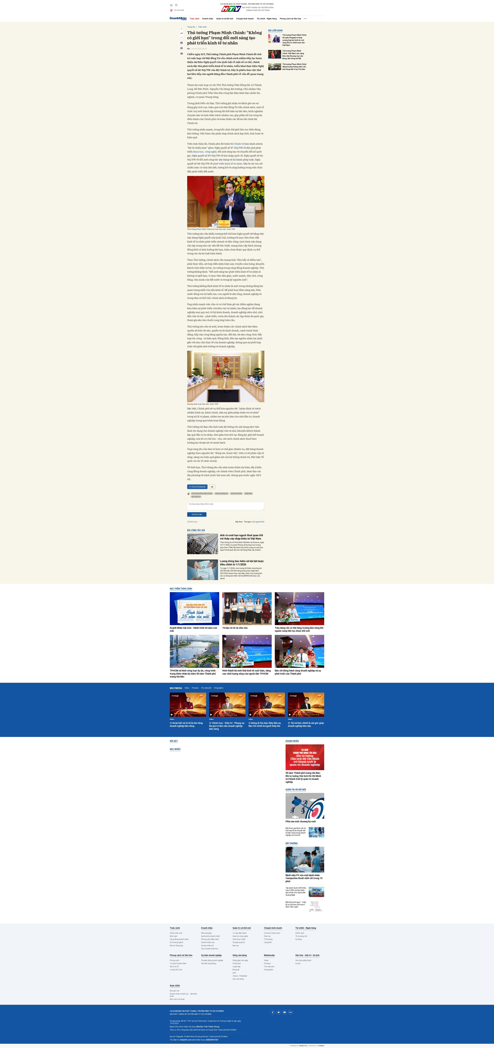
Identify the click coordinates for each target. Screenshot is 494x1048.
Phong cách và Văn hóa (290, 19)
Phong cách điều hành (210, 939)
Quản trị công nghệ (240, 936)
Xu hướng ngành (176, 942)
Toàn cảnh (194, 19)
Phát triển (248, 493)
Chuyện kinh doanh (245, 19)
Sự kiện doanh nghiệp (211, 955)
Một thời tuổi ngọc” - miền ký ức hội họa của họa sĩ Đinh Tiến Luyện (296, 904)
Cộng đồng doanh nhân (179, 939)
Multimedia (176, 688)
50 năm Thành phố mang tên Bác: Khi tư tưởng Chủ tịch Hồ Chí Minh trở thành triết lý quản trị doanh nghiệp (303, 777)
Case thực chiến (239, 939)
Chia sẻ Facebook (198, 487)
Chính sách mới (176, 933)
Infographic (218, 688)
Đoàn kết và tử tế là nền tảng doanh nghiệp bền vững (186, 724)
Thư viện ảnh (206, 688)
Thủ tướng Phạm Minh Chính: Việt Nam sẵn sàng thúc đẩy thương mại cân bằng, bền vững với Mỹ (293, 54)
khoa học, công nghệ (205, 151)
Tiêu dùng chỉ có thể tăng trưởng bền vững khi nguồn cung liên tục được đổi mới (299, 629)
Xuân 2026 (175, 985)
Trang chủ (191, 27)
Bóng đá (236, 970)
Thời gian (247, 522)
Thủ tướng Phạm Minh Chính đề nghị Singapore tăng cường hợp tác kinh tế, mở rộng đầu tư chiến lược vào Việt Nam (294, 40)
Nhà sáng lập (206, 933)
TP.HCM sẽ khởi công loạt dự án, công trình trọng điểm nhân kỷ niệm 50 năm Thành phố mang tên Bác (193, 673)
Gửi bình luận (197, 514)
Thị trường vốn (301, 936)
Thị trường (268, 939)
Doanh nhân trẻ (207, 946)
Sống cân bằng (240, 955)
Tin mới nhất (179, 10)
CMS (303, 1046)
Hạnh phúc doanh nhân (210, 936)
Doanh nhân (207, 19)
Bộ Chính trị (237, 143)
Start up (267, 936)
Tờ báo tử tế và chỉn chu (235, 628)
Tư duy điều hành (239, 933)
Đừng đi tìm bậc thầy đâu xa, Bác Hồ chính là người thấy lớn (265, 724)
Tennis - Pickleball (240, 976)
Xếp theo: (239, 522)
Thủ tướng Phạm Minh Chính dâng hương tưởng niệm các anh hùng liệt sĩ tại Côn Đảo (294, 66)
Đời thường (292, 843)
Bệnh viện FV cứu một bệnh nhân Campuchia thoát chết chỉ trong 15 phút (304, 878)
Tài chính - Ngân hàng (267, 19)
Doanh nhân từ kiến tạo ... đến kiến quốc (183, 995)
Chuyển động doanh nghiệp (212, 960)
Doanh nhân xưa (207, 942)
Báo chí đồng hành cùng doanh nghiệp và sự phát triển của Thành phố (298, 672)
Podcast (195, 688)
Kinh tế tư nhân (236, 493)
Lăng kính (268, 942)
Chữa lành (237, 963)
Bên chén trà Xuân (177, 999)
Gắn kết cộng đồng (208, 963)
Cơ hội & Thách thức (272, 933)
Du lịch (298, 963)
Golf (234, 973)
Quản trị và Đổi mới (224, 19)
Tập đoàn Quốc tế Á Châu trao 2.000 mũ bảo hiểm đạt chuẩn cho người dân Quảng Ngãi (296, 891)
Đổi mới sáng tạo (221, 493)
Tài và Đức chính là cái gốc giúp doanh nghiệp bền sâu (306, 724)
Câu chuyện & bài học (209, 949)
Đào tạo (236, 946)
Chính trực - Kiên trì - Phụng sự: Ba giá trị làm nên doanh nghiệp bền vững (227, 726)
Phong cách (174, 960)
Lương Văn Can (176, 970)
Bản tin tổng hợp (176, 946)
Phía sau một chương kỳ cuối (301, 821)
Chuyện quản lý (239, 942)
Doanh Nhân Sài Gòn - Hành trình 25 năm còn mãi (193, 629)
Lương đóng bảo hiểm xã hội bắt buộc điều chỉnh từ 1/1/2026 (242, 563)
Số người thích (258, 522)
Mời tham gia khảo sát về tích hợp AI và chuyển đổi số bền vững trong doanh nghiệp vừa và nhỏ (296, 831)
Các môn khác (238, 979)
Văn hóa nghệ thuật (303, 960)
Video (187, 688)
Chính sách (299, 933)
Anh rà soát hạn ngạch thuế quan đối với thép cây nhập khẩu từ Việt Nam (241, 537)
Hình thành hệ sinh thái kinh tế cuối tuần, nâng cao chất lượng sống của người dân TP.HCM (246, 672)
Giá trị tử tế (174, 967)
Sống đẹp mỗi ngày (240, 960)
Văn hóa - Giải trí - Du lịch (307, 955)
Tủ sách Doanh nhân (178, 963)
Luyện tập (236, 967)
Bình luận (173, 936)
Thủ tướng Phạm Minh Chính (202, 493)
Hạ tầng (298, 939)
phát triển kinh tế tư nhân (227, 163)
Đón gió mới (174, 991)
